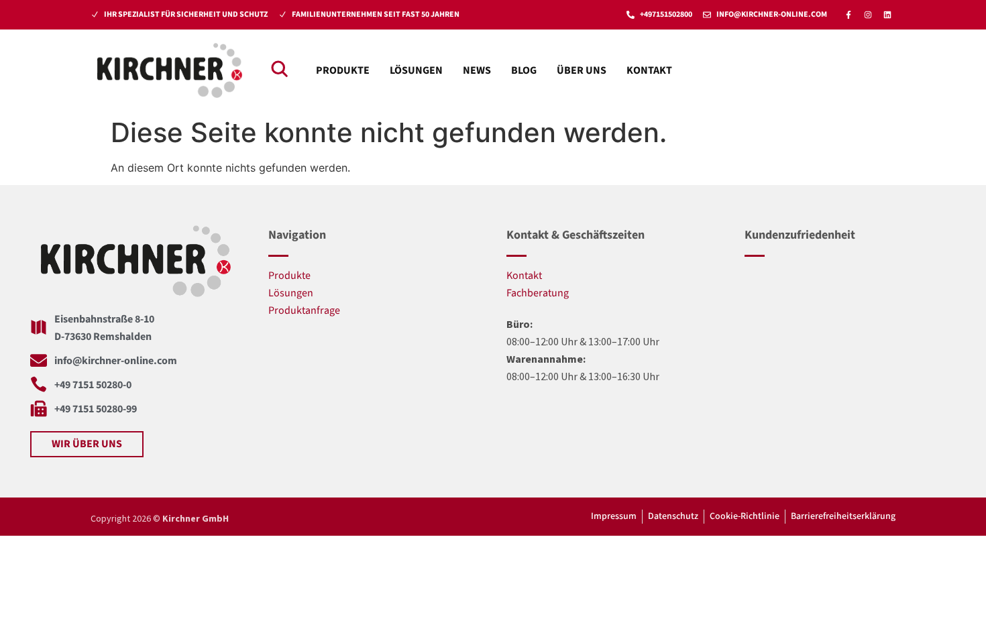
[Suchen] (279, 68)
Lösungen (416, 70)
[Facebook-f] (848, 15)
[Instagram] (868, 15)
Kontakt (649, 70)
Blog (524, 70)
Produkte (343, 70)
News (477, 70)
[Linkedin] (887, 15)
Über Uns (581, 70)
